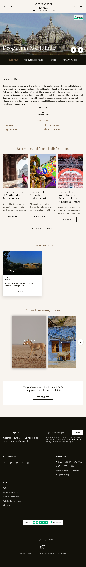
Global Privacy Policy (12, 492)
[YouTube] (16, 462)
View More (11, 217)
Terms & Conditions (11, 497)
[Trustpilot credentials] (78, 17)
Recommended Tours (33, 60)
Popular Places (70, 60)
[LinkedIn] (28, 462)
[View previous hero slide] (73, 50)
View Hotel (22, 291)
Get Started (43, 397)
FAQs (5, 488)
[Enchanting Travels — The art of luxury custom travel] (43, 6)
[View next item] (80, 342)
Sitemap (6, 505)
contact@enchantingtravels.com (69, 470)
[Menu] (81, 6)
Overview (13, 60)
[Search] (75, 6)
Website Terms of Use (12, 501)
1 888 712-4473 (75, 462)
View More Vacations (43, 229)
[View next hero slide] (80, 50)
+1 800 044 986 (67, 466)
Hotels (53, 60)
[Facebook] (5, 462)
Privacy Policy (76, 440)
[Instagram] (10, 462)
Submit (78, 432)
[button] (24, 158)
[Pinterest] (22, 462)
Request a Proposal (64, 474)
